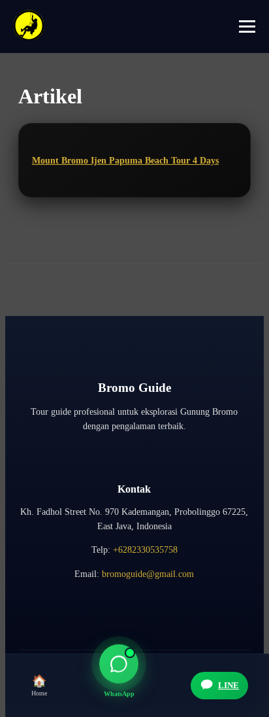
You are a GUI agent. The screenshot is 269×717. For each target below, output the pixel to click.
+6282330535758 (145, 550)
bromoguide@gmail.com (148, 574)
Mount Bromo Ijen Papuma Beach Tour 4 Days (125, 161)
